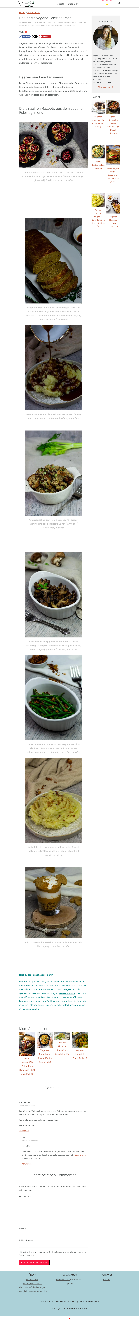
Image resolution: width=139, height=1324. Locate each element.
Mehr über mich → (105, 87)
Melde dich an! (63, 1279)
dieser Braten (79, 1155)
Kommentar (25, 1196)
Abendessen (33, 12)
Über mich (73, 4)
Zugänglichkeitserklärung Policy (32, 1291)
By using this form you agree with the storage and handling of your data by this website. (53, 1254)
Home (22, 12)
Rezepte (60, 4)
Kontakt (106, 1279)
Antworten (24, 1131)
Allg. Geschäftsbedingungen (32, 1287)
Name (22, 1228)
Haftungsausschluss (32, 1283)
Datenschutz (32, 1279)
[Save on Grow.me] (54, 36)
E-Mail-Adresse (27, 1240)
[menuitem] (107, 4)
